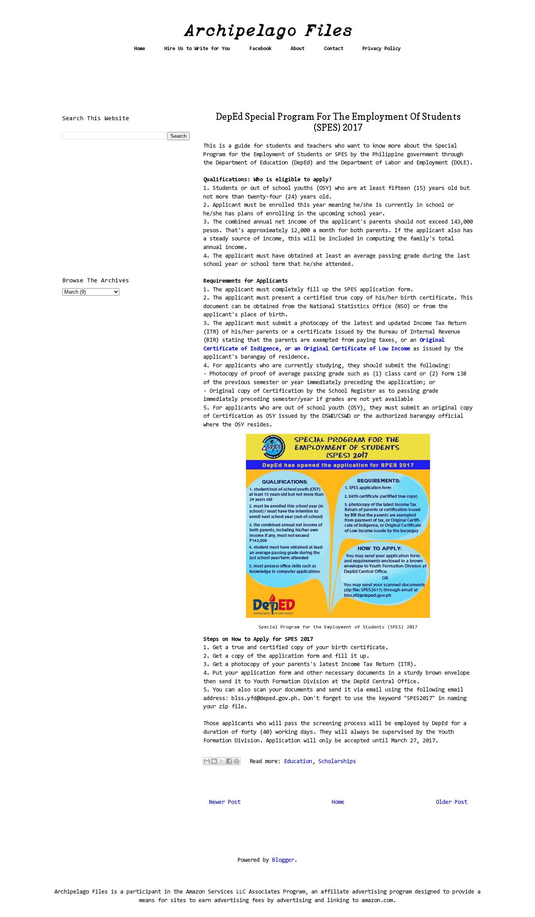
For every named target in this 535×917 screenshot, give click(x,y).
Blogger (283, 860)
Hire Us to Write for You (197, 48)
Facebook (260, 48)
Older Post (451, 802)
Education (298, 762)
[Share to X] (222, 761)
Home (139, 48)
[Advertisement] (267, 85)
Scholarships (337, 762)
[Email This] (207, 761)
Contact (333, 48)
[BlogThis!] (214, 761)
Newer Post (224, 802)
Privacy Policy (381, 48)
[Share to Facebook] (229, 761)
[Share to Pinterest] (236, 761)
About (297, 48)
